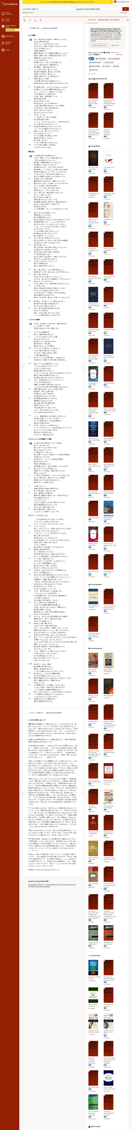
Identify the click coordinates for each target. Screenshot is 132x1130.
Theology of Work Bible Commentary (110, 858)
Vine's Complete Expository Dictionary (93, 1113)
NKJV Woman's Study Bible (93, 544)
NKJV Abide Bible (109, 383)
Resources (92, 20)
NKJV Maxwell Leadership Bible (93, 492)
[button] (121, 2)
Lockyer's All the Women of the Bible (109, 1032)
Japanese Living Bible (36, 881)
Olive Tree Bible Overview (93, 858)
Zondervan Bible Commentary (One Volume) (109, 885)
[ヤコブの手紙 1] (83, 792)
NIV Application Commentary (109, 807)
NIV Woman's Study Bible (92, 384)
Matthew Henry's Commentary (109, 781)
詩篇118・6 (51, 757)
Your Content (114, 20)
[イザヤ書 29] (83, 366)
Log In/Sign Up (123, 2)
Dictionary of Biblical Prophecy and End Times (109, 978)
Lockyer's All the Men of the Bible (93, 1031)
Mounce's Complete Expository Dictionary (107, 132)
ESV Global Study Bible (109, 168)
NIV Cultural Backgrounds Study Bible (94, 278)
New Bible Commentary (92, 807)
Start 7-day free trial (99, 45)
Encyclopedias (96, 584)
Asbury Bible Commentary (108, 670)
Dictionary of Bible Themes (94, 978)
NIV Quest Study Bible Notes (93, 330)
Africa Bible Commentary (92, 670)
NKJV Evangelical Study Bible (109, 439)
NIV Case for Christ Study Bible (110, 249)
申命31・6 (61, 750)
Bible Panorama (109, 695)
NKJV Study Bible (93, 518)
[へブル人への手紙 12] (23, 792)
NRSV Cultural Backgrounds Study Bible (110, 545)
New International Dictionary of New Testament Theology (109, 1060)
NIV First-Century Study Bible (109, 277)
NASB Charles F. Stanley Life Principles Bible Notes (93, 221)
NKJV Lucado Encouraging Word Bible (94, 466)
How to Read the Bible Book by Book (94, 781)
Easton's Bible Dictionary (92, 1005)
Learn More (115, 45)
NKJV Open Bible (93, 1087)
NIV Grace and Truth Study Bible (94, 304)
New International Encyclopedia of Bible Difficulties (94, 635)
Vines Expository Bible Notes (109, 572)
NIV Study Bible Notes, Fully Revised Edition (93, 101)
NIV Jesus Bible (108, 304)
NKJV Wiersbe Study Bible (108, 518)
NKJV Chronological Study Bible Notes (110, 410)
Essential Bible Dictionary (108, 1005)
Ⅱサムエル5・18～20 (47, 639)
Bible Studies (96, 1126)
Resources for (101, 54)
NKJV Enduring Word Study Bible (94, 439)
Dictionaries (95, 956)
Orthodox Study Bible (93, 572)
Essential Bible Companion (93, 722)
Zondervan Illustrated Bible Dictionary (109, 1113)
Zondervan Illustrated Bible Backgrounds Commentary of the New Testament (94, 914)
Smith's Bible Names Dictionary (109, 1088)
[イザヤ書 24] (23, 366)
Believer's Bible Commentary (93, 696)
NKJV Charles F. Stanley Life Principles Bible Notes (93, 411)
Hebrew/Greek (103, 20)
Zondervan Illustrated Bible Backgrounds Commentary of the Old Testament (110, 914)
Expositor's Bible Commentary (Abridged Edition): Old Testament (110, 102)
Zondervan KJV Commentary (93, 943)
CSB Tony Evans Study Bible (93, 168)
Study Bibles (95, 146)
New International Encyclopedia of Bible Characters (109, 607)
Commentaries (96, 648)
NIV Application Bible (109, 220)
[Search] (125, 9)
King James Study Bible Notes (109, 194)
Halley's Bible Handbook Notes (109, 751)
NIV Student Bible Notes (109, 330)
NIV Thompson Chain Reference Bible (109, 357)
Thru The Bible (93, 883)
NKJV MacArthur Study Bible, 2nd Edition (109, 466)
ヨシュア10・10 (44, 644)
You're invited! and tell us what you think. (67, 2)
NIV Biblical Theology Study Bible (93, 250)
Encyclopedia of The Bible (93, 606)
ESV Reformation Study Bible (93, 194)
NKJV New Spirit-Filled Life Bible (109, 492)
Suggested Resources (99, 79)
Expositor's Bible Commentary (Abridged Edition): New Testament (94, 132)
